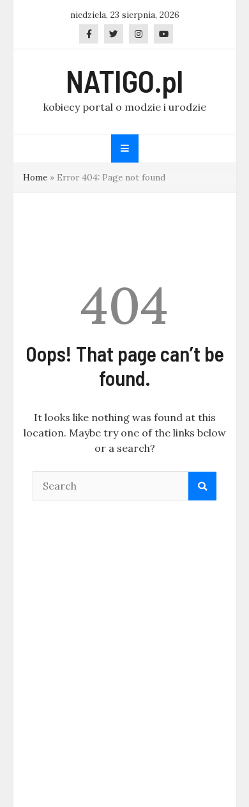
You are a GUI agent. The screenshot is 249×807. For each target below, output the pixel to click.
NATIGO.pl (124, 80)
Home (35, 177)
